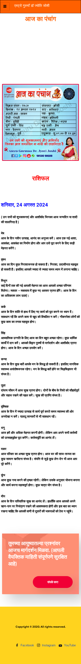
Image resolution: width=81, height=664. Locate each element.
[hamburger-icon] (5, 6)
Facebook (27, 645)
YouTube (69, 645)
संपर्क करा (52, 582)
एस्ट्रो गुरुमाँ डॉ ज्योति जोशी (31, 6)
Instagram (48, 645)
